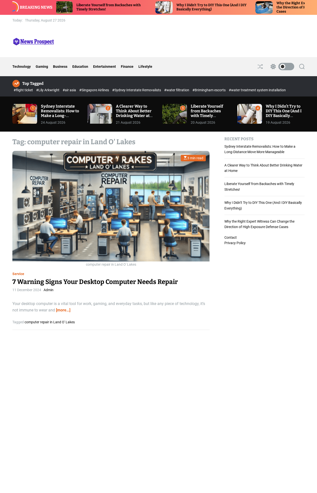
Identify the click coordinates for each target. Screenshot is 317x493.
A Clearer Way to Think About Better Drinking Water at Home (134, 113)
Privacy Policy (235, 243)
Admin (48, 290)
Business (60, 67)
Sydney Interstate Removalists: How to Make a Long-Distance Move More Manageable (60, 116)
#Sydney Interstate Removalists (137, 90)
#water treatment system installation (257, 90)
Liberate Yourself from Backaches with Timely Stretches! (207, 113)
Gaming (42, 67)
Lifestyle (145, 67)
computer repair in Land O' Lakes (50, 322)
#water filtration (177, 90)
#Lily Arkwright (48, 90)
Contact (230, 237)
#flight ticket (24, 90)
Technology (21, 67)
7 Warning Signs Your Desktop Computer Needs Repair (95, 282)
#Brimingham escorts (209, 90)
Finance (127, 67)
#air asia (70, 90)
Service (18, 274)
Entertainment (104, 67)
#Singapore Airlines (94, 90)
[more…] (63, 309)
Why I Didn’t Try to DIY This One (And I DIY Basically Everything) (194, 7)
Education (80, 67)
